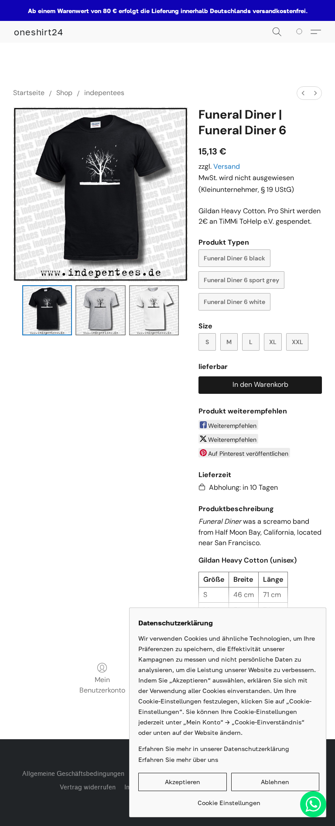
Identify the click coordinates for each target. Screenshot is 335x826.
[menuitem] (303, 93)
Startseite (28, 92)
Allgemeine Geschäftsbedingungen (73, 774)
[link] (228, 799)
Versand (226, 166)
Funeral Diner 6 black (234, 258)
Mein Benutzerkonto (102, 685)
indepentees (104, 92)
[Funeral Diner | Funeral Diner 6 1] (100, 310)
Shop (64, 92)
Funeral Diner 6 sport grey (241, 280)
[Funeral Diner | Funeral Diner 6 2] (154, 310)
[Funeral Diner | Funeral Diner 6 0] (47, 310)
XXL (297, 342)
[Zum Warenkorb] (300, 31)
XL (273, 342)
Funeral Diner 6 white (234, 302)
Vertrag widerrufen (88, 787)
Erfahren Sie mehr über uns (178, 759)
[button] (38, 31)
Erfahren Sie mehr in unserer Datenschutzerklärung (213, 748)
